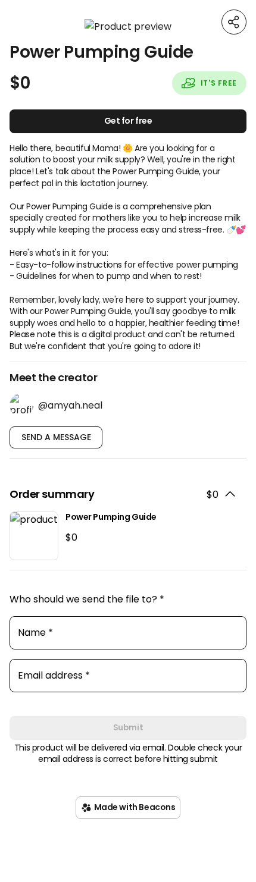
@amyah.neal (70, 405)
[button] (128, 26)
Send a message (56, 437)
